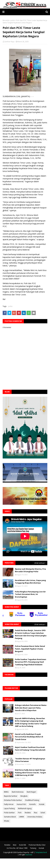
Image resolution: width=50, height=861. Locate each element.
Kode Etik (22, 845)
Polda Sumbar (9, 812)
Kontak (41, 804)
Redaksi (28, 812)
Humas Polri (21, 804)
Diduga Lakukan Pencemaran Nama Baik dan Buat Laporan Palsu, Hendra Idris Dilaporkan (30, 708)
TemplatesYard (41, 852)
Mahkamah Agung (24, 808)
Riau (35, 812)
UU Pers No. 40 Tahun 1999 (17, 848)
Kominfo (32, 804)
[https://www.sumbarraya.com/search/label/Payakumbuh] (32, 616)
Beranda (6, 20)
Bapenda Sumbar (10, 796)
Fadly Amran (8, 804)
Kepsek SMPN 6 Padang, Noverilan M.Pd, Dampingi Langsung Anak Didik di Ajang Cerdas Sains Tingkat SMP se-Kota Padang (31, 722)
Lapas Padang (9, 808)
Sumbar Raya (9, 41)
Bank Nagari (31, 792)
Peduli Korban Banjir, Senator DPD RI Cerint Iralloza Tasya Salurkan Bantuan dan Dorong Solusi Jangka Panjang (30, 634)
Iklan (14, 845)
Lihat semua (39, 563)
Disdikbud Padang (32, 800)
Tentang (33, 848)
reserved (28, 855)
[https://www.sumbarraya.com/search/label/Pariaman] (11, 616)
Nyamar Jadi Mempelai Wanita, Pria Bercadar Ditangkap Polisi (30, 570)
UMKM (21, 817)
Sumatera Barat (10, 817)
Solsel (43, 812)
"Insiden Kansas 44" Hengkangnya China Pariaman (30, 759)
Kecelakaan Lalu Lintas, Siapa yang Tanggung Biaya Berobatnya (30, 581)
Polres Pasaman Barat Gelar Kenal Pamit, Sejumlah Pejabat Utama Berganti (30, 649)
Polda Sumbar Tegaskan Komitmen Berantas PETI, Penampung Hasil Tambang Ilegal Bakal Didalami (30, 662)
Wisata (6, 821)
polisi (13, 20)
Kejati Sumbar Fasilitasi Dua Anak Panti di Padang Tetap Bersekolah (30, 748)
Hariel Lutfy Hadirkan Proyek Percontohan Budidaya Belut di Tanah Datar (29, 737)
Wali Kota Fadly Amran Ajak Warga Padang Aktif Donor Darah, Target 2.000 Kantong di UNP (30, 772)
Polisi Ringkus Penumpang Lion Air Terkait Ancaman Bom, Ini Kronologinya (30, 594)
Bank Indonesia (17, 792)
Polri (19, 812)
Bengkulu (24, 796)
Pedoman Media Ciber (37, 845)
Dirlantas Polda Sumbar (13, 800)
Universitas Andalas (34, 817)
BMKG (6, 792)
